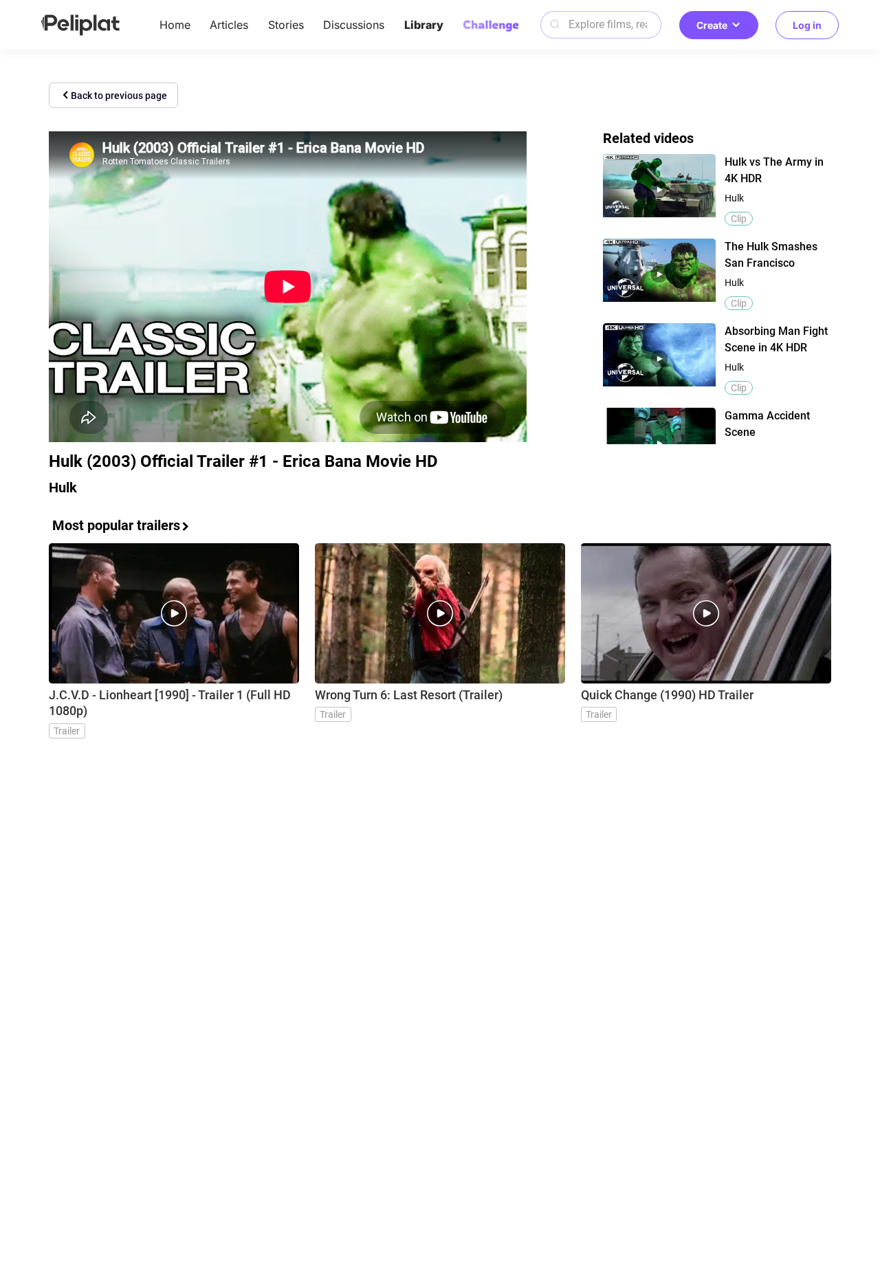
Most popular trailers (116, 525)
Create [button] (711, 25)
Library (423, 25)
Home (175, 25)
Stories (286, 25)
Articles (229, 25)
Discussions (353, 25)
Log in (807, 25)
